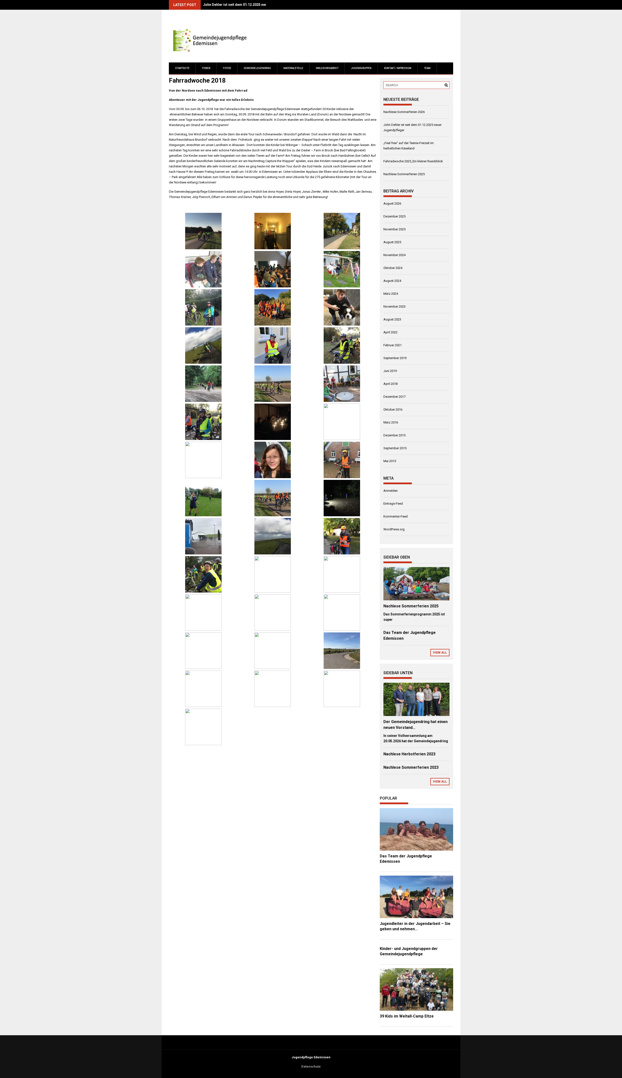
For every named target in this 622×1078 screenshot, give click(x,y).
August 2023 (392, 319)
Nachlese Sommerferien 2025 (404, 174)
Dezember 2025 (394, 216)
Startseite (182, 68)
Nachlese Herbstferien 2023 (409, 754)
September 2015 (394, 448)
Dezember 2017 (394, 396)
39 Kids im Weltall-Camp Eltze (407, 1016)
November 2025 (394, 229)
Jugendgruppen (361, 68)
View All (440, 652)
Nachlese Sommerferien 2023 (411, 767)
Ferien (206, 68)
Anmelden (390, 490)
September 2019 (394, 358)
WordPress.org (394, 529)
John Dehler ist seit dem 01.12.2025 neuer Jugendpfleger (249, 5)
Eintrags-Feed (393, 503)
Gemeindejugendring (257, 68)
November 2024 (394, 255)
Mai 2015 (389, 461)
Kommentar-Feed (395, 516)
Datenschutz (311, 1066)
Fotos (227, 68)
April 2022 (390, 332)
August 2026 (392, 203)
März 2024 (390, 293)
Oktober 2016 (392, 409)
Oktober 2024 (392, 268)
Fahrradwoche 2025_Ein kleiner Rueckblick (413, 161)
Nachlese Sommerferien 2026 (404, 112)
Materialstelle (293, 68)
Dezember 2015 (394, 435)
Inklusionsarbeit (327, 68)
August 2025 (392, 242)
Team (427, 68)
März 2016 (390, 422)
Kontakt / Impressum (397, 68)
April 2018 (390, 384)
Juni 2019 (390, 371)
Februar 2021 (392, 345)
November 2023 (394, 306)
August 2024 (392, 281)
